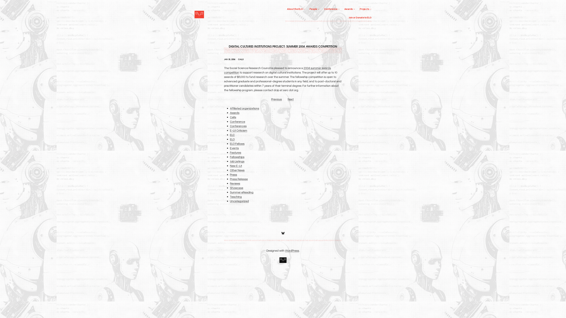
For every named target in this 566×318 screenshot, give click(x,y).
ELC (232, 134)
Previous (276, 99)
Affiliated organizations (244, 108)
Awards (234, 112)
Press (233, 174)
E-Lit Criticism (238, 130)
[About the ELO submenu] (304, 9)
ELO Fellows (237, 143)
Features (235, 152)
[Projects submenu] (370, 9)
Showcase (236, 187)
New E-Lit (236, 165)
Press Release (239, 179)
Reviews (235, 183)
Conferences (238, 126)
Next (291, 99)
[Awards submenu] (354, 9)
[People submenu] (318, 9)
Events (234, 148)
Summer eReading (241, 192)
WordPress (292, 250)
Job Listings (237, 161)
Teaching (236, 196)
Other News (237, 170)
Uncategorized (239, 201)
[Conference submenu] (339, 9)
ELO (232, 139)
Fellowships (237, 157)
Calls (240, 59)
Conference (237, 121)
